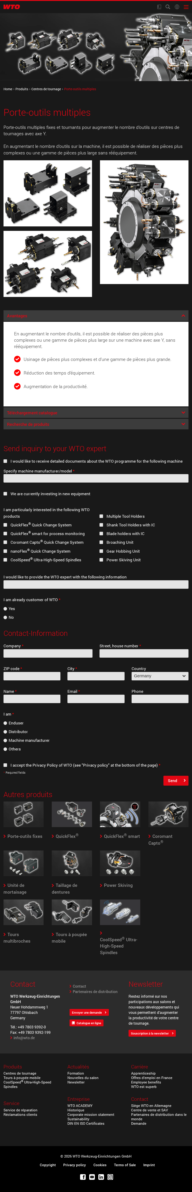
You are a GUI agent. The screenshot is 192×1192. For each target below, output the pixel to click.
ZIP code (13, 668)
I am (9, 714)
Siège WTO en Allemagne (151, 1105)
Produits (21, 89)
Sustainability (78, 1119)
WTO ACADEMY (79, 1105)
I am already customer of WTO (32, 599)
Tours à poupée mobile (22, 1078)
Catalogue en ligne (89, 1023)
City (72, 668)
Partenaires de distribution (95, 991)
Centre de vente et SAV (149, 1110)
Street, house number (120, 645)
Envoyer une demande (87, 1012)
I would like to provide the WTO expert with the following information (65, 577)
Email (73, 691)
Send (172, 780)
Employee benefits (146, 1082)
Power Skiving (118, 885)
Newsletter (76, 1082)
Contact (79, 986)
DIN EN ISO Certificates (85, 1123)
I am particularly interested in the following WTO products (47, 513)
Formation (75, 1073)
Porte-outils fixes (24, 836)
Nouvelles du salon (83, 1078)
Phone (137, 691)
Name (10, 691)
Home (8, 89)
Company (13, 645)
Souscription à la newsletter (150, 1033)
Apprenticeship (143, 1073)
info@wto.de (24, 1037)
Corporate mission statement (90, 1114)
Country (139, 668)
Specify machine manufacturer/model (39, 471)
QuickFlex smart (122, 836)
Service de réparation (20, 1110)
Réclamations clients (20, 1114)
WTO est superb (144, 1086)
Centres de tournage (46, 89)
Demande (138, 1123)
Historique (75, 1110)
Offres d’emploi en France (151, 1078)
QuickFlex (67, 836)
